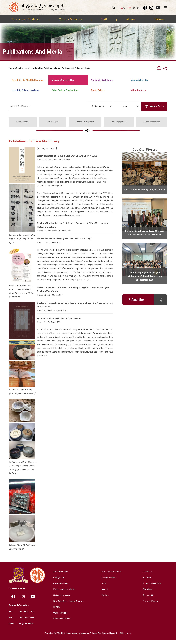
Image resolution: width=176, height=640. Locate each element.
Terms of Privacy (150, 601)
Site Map (147, 577)
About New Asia (60, 571)
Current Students (70, 19)
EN (129, 7)
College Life (58, 577)
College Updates (23, 122)
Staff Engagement (118, 122)
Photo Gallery (98, 90)
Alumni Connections (151, 122)
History (56, 607)
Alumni (130, 19)
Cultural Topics (53, 122)
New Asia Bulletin (139, 80)
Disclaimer (147, 589)
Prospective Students (25, 19)
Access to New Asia (152, 583)
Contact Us (147, 571)
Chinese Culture (60, 583)
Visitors (159, 19)
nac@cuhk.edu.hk (26, 623)
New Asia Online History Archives (68, 601)
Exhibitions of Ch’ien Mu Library (76, 68)
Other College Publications (65, 90)
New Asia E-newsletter (49, 68)
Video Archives (138, 90)
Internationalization (61, 618)
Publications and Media (26, 68)
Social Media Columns (102, 80)
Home (11, 68)
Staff (104, 19)
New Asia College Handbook (26, 90)
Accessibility (148, 595)
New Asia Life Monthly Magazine (28, 80)
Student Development (85, 122)
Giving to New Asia (61, 595)
